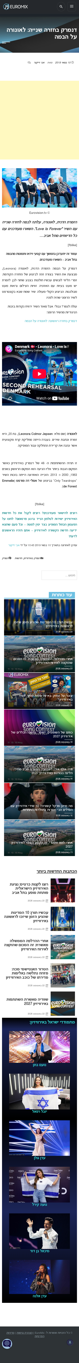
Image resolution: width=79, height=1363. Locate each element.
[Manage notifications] (70, 1342)
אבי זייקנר (39, 62)
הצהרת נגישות (25, 1333)
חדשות (18, 558)
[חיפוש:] (59, 575)
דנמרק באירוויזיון (32, 558)
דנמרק (5, 558)
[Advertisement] (39, 120)
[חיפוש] (61, 6)
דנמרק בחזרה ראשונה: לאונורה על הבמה (51, 321)
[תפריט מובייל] (71, 6)
